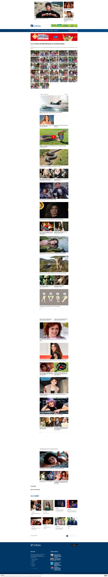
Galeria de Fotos (37, 30)
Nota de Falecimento (44, 30)
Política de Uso (33, 560)
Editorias (32, 30)
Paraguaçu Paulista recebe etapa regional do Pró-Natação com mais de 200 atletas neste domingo (57, 564)
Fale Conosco (51, 30)
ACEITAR (105, 575)
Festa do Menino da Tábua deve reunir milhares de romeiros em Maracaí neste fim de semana (57, 556)
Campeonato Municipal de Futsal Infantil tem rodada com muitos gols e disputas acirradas (57, 569)
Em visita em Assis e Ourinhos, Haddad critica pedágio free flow (57, 559)
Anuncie (33, 562)
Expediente (33, 565)
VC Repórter (56, 30)
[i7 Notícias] (36, 25)
